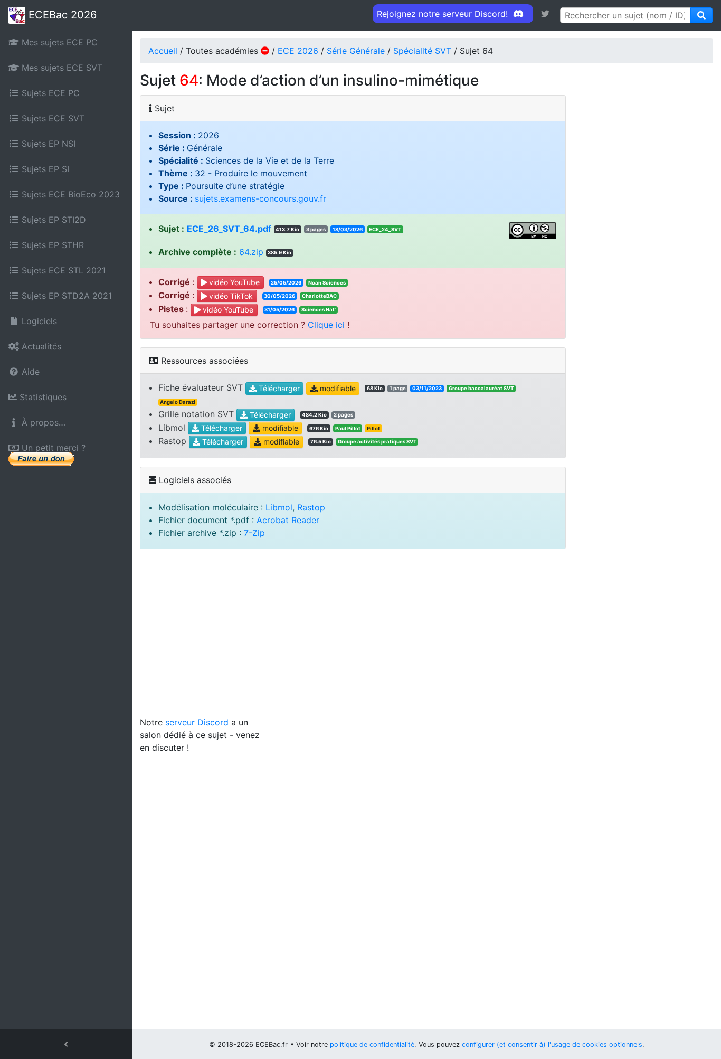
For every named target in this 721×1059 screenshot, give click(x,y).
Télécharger (278, 388)
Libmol (278, 507)
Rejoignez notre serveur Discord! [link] (443, 13)
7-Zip (254, 532)
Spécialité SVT (422, 50)
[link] (545, 13)
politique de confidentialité (372, 1044)
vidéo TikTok (230, 295)
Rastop (311, 507)
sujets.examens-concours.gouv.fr (260, 198)
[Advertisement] (426, 637)
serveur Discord (197, 722)
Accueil (162, 50)
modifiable (337, 388)
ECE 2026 (298, 50)
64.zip (251, 252)
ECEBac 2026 (61, 14)
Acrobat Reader (288, 520)
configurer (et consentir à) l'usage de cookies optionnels (552, 1044)
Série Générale (356, 50)
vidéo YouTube (233, 282)
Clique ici (326, 324)
